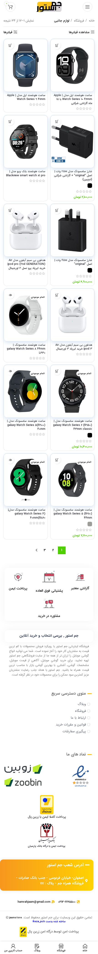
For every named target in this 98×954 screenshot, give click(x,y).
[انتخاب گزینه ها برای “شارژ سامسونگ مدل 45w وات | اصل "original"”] (57, 210)
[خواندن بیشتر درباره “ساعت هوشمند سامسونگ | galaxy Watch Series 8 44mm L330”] (10, 295)
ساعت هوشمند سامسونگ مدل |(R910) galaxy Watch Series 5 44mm (73, 514)
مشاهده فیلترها (79, 32)
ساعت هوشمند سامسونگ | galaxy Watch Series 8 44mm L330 (26, 349)
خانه (91, 20)
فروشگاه (78, 20)
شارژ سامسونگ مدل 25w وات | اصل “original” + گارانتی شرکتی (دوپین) (73, 175)
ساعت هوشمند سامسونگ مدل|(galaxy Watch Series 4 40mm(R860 (26, 514)
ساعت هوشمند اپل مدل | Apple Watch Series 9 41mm (26, 97)
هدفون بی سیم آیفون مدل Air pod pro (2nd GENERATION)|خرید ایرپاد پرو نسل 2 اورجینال (26, 264)
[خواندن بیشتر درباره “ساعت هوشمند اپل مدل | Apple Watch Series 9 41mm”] (10, 45)
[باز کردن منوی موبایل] (87, 6)
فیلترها (7, 32)
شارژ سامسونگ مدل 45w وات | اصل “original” (73, 262)
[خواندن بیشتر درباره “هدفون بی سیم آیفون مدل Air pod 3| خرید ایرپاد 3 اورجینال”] (57, 295)
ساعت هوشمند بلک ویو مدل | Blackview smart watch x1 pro (25, 173)
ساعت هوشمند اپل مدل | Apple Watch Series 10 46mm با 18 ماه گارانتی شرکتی (73, 99)
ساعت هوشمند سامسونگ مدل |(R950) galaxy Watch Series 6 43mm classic (72, 425)
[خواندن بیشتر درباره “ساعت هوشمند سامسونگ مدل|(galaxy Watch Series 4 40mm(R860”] (10, 460)
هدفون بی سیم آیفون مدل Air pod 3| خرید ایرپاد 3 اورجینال (73, 347)
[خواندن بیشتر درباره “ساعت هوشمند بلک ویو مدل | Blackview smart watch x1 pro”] (10, 122)
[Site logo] (49, 6)
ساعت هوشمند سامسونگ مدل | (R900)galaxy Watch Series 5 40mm (26, 425)
